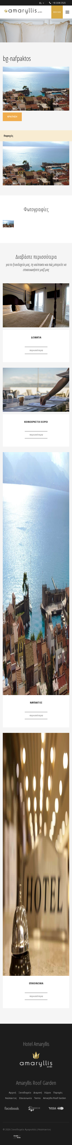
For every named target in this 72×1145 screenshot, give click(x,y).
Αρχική (12, 1092)
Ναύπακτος (11, 1098)
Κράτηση (12, 116)
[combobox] (41, 3)
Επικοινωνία (25, 1098)
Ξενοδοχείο (24, 1092)
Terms (37, 1098)
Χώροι (47, 1092)
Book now (57, 12)
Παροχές (58, 1092)
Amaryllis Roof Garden (54, 1098)
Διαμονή (37, 1092)
